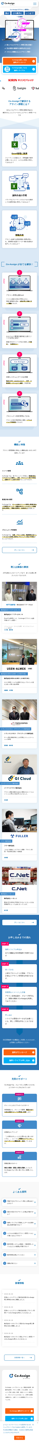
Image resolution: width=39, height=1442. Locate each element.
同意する (19, 1438)
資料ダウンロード (19, 61)
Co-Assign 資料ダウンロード (19, 1411)
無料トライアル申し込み (19, 1060)
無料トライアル (19, 69)
